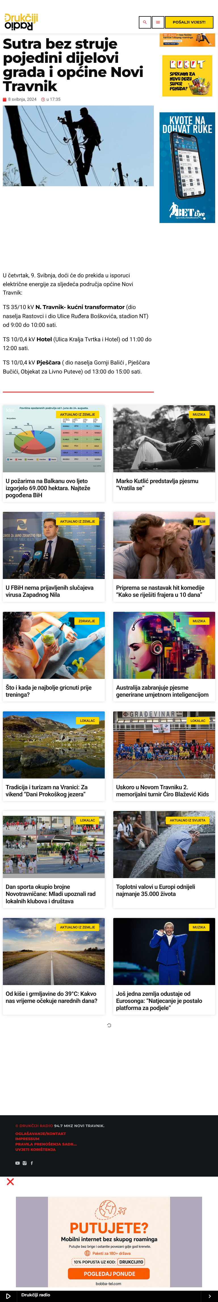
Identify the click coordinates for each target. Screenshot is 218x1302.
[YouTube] (17, 1164)
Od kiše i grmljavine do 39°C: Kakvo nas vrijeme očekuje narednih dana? (51, 998)
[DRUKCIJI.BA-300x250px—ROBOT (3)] (187, 95)
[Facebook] (32, 1164)
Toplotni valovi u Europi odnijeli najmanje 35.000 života (155, 891)
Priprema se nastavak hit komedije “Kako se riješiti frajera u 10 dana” (160, 592)
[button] (109, 1182)
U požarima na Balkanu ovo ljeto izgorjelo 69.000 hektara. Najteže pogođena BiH (48, 488)
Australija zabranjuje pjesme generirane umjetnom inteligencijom (162, 691)
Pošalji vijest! (189, 22)
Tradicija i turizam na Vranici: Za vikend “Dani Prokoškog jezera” (46, 791)
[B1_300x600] (187, 221)
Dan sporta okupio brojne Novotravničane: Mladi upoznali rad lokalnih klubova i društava (51, 894)
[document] (109, 1237)
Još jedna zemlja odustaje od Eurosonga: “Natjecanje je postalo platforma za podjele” (159, 1001)
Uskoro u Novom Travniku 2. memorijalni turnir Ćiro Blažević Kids (162, 791)
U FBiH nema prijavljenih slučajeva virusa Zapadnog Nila (49, 592)
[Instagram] (24, 1164)
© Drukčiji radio (34, 1126)
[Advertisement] (78, 228)
